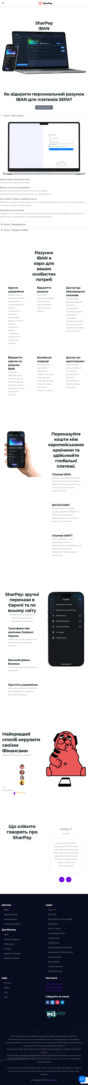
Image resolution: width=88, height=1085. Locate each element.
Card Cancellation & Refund (60, 948)
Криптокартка (10, 919)
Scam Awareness (55, 971)
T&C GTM (52, 910)
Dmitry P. (66, 829)
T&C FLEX (52, 915)
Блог (6, 997)
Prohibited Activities (56, 933)
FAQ (6, 992)
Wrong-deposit (54, 957)
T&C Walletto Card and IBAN (60, 919)
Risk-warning (53, 962)
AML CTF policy (54, 929)
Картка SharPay (11, 915)
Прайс (7, 988)
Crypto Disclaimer (55, 966)
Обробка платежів (12, 953)
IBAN (6, 910)
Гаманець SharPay (12, 924)
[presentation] (61, 879)
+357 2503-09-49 (54, 984)
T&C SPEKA (53, 924)
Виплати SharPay (11, 958)
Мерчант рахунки (12, 939)
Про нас (7, 983)
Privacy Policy (54, 938)
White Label (9, 944)
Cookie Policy (53, 943)
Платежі (7, 949)
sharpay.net (52, 1080)
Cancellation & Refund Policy (60, 952)
